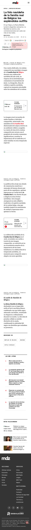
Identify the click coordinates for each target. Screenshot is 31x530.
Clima (18, 470)
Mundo (4, 477)
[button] (28, 2)
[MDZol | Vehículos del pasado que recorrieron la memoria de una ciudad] (25, 223)
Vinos (3, 482)
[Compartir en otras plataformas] (8, 43)
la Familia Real (18, 124)
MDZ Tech (19, 480)
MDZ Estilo (7, 35)
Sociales (4, 485)
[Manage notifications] (27, 522)
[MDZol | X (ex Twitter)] (22, 507)
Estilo (5, 8)
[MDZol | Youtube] (17, 507)
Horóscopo (19, 472)
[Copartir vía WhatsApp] (5, 43)
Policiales (4, 475)
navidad (22, 340)
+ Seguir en (7, 40)
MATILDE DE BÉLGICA (10, 340)
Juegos (18, 477)
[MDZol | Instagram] (13, 507)
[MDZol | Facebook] (9, 507)
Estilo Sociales (9, 345)
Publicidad (19, 489)
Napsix (18, 482)
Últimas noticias (6, 470)
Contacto (18, 492)
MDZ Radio (19, 475)
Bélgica (21, 72)
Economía (4, 472)
